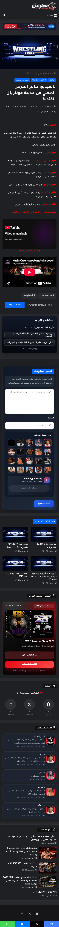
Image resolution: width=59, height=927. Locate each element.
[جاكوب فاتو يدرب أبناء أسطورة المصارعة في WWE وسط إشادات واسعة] (47, 853)
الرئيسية (50, 74)
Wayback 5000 (39, 80)
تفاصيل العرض (29, 664)
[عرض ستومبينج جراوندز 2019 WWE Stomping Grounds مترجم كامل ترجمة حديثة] (47, 882)
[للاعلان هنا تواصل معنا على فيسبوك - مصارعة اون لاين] (29, 27)
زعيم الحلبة (49, 107)
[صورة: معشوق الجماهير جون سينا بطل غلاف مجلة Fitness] (44, 563)
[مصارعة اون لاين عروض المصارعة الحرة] (44, 6)
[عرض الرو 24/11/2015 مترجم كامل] (44, 534)
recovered (47, 295)
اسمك (50, 418)
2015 (29, 74)
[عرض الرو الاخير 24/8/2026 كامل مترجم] (47, 868)
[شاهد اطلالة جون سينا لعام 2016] (15, 563)
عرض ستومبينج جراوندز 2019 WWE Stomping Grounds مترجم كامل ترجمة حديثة (20, 880)
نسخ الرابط (15, 305)
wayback (29, 295)
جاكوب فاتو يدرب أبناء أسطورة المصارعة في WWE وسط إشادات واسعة (21, 851)
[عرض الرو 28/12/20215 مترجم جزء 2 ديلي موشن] (15, 534)
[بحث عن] (4, 15)
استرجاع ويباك (39, 74)
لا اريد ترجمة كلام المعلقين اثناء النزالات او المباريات (30, 342)
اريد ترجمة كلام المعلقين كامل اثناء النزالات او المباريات (33, 334)
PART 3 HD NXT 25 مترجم (44, 893)
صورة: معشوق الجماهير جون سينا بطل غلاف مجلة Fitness (43, 577)
